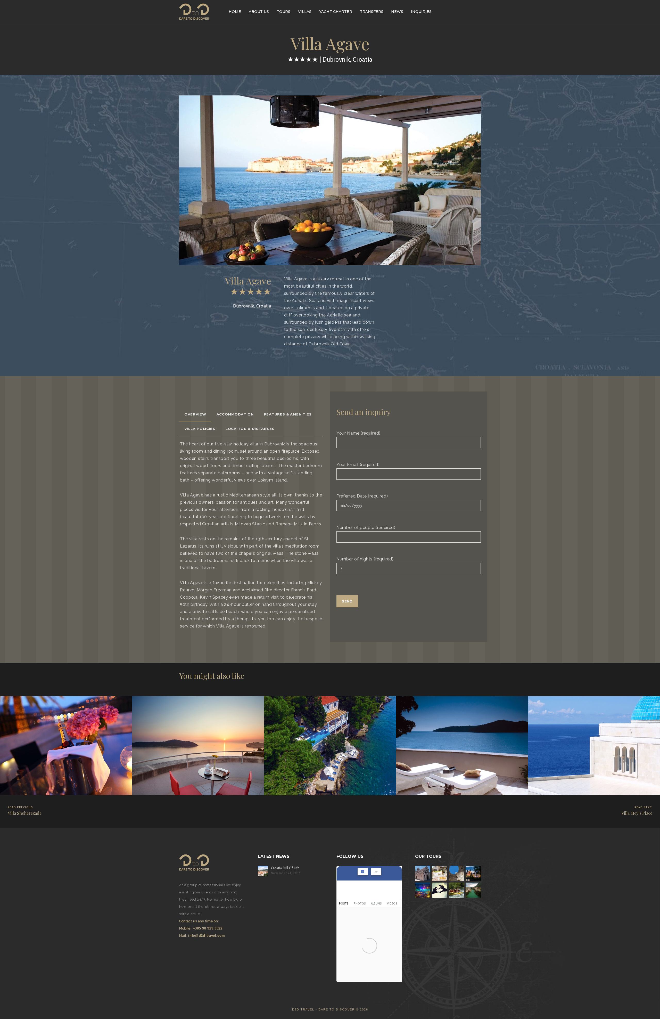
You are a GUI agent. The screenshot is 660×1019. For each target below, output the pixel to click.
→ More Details (21, 786)
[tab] (195, 414)
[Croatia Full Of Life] (263, 871)
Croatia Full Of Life (285, 868)
